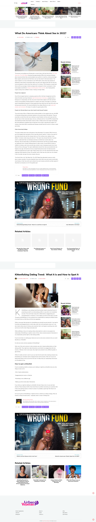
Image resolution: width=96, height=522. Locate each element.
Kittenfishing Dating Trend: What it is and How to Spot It (32, 225)
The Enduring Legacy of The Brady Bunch (39, 249)
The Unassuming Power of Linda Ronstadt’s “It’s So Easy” (73, 250)
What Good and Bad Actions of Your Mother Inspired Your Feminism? (21, 17)
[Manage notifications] (93, 519)
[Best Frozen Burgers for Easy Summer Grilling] (56, 240)
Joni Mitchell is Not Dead (72, 225)
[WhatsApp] (80, 37)
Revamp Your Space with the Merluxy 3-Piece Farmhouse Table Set (23, 250)
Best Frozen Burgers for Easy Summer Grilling (56, 249)
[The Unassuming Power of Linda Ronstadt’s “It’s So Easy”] (73, 240)
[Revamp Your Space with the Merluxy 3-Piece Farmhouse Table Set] (23, 240)
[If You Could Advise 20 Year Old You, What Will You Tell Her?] (61, 11)
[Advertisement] (35, 24)
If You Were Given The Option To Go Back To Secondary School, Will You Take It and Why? (34, 17)
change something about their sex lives (36, 88)
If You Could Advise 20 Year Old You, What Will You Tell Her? (61, 17)
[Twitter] (75, 37)
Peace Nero (21, 37)
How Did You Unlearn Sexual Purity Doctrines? (74, 16)
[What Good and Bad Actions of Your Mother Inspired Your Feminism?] (21, 11)
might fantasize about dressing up (40, 98)
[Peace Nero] (16, 37)
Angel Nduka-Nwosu (75, 72)
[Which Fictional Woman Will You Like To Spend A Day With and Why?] (48, 11)
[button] (17, 3)
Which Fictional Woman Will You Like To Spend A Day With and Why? (48, 17)
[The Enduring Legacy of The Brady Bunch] (39, 240)
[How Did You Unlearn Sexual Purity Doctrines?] (74, 11)
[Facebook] (72, 37)
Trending (37, 37)
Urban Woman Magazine (46, 520)
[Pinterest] (77, 37)
